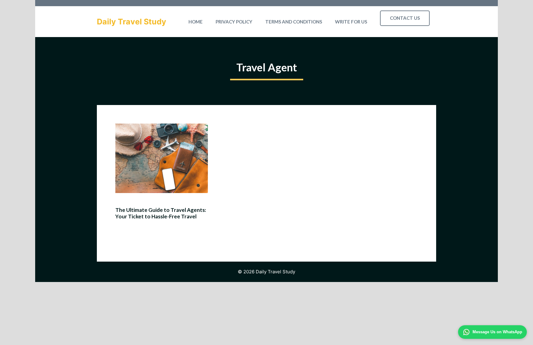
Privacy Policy (234, 21)
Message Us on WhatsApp (497, 332)
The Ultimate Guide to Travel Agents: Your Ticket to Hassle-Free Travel (160, 213)
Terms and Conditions (293, 21)
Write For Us (351, 21)
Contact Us (405, 18)
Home (195, 21)
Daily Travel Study (131, 21)
